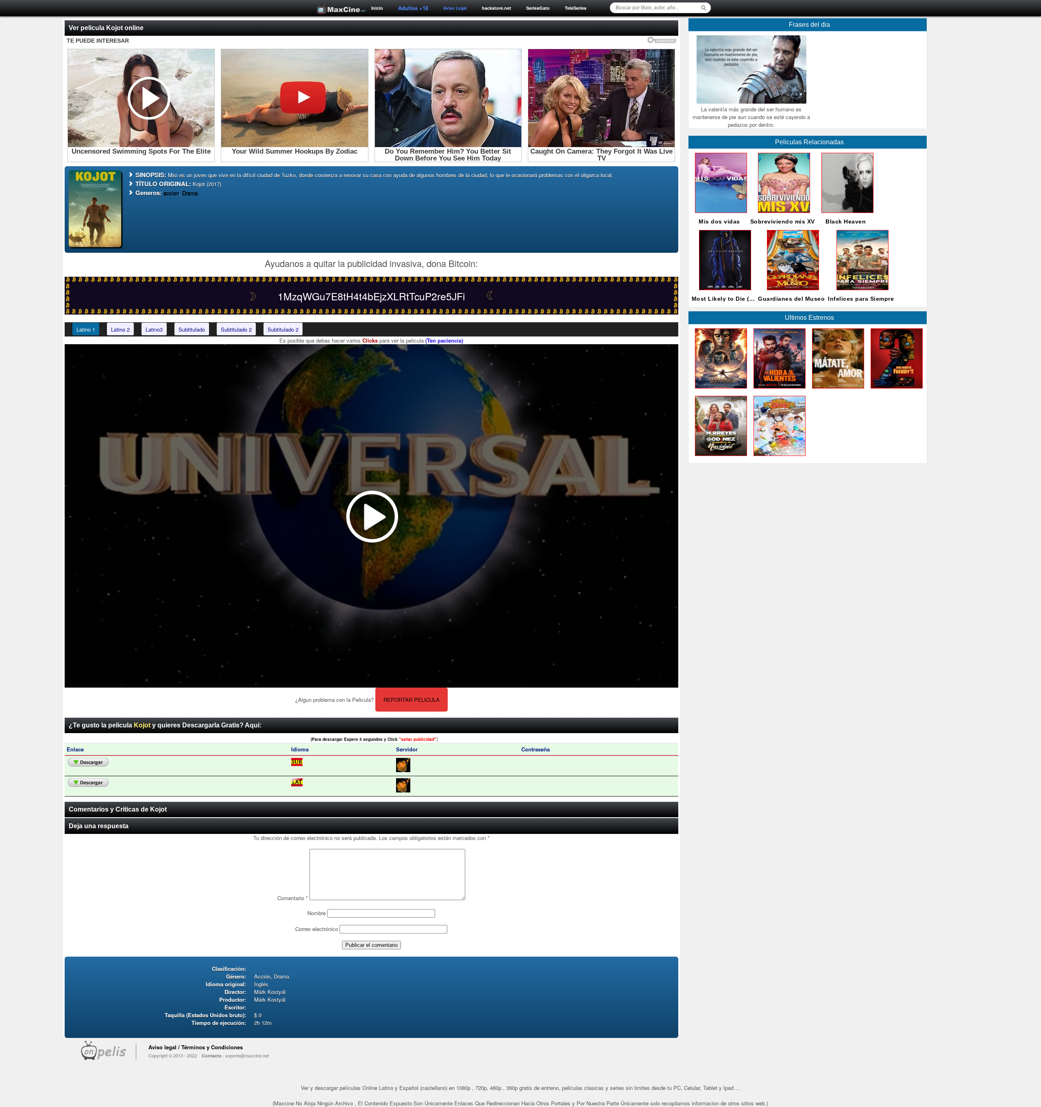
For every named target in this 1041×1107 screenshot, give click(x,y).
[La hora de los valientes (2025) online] (778, 390)
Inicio (377, 8)
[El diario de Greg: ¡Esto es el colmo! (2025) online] (778, 458)
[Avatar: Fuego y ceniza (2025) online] (719, 390)
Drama (190, 193)
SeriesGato (538, 8)
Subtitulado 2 (236, 329)
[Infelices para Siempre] (861, 292)
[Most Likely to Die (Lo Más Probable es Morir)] (723, 292)
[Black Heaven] (845, 215)
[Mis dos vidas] (719, 215)
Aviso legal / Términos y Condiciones (195, 1047)
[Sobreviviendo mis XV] (782, 215)
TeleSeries (575, 8)
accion (171, 193)
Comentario (292, 898)
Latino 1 (85, 329)
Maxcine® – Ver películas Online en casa (338, 3)
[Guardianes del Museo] (791, 292)
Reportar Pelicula (411, 699)
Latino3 (154, 329)
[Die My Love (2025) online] (836, 390)
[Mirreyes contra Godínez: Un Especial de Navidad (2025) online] (719, 458)
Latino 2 (120, 329)
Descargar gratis (88, 762)
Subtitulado (192, 329)
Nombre (316, 913)
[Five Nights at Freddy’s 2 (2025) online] (895, 390)
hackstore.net (496, 8)
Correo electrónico (316, 929)
